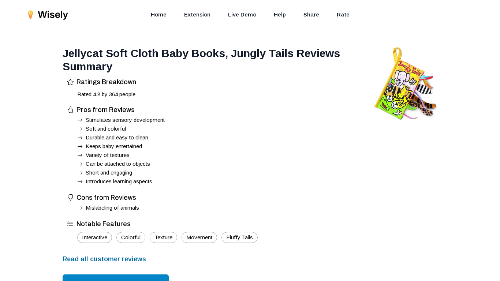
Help (280, 14)
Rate (343, 14)
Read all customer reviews (104, 259)
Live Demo (242, 14)
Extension (197, 14)
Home (159, 14)
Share (311, 14)
